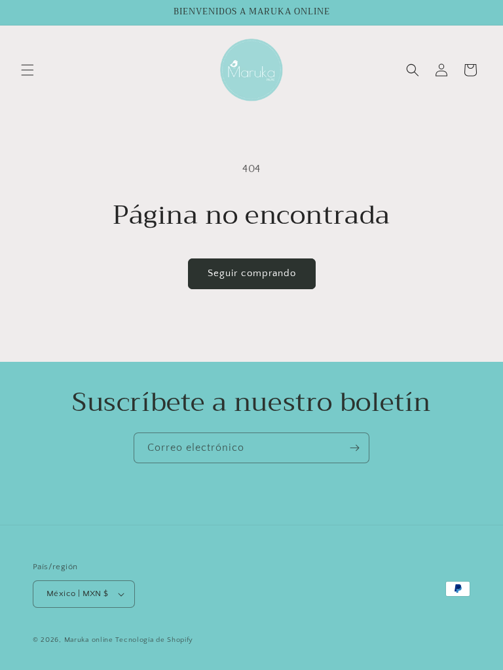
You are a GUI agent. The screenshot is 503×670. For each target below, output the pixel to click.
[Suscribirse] (354, 447)
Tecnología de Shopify (154, 640)
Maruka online (88, 640)
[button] (27, 70)
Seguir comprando (252, 273)
